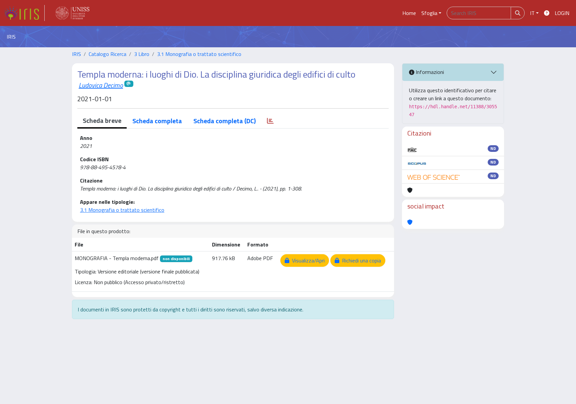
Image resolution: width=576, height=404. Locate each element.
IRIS (76, 54)
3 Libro (141, 54)
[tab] (270, 121)
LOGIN (562, 13)
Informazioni (429, 72)
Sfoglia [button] (429, 13)
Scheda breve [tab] (102, 120)
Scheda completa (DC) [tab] (224, 121)
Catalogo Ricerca (107, 54)
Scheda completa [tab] (157, 121)
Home (409, 13)
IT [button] (532, 13)
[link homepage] (24, 13)
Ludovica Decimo (101, 85)
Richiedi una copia (360, 260)
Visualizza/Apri (307, 260)
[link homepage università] (72, 13)
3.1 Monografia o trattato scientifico (199, 54)
